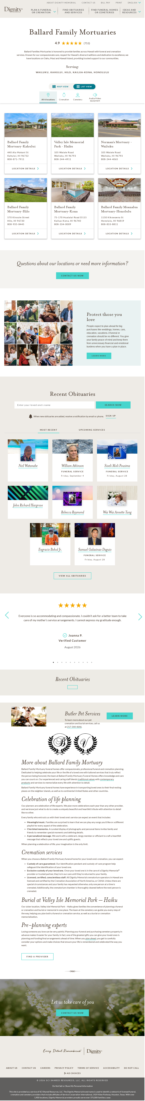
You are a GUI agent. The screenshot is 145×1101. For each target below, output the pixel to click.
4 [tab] (66, 662)
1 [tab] (53, 662)
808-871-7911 (15, 159)
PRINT (119, 3)
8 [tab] (83, 662)
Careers (45, 1068)
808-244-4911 (62, 159)
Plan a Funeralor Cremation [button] (41, 11)
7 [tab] (78, 662)
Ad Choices (73, 1073)
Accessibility (111, 1068)
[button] (133, 3)
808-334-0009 (62, 224)
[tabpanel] (72, 631)
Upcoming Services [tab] (92, 430)
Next (137, 615)
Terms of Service (88, 1068)
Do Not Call (131, 1068)
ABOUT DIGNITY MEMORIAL (61, 3)
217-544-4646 (74, 726)
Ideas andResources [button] (129, 11)
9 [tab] (87, 662)
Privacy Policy (64, 1068)
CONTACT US (88, 3)
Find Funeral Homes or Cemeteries (104, 11)
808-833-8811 (109, 224)
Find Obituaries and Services (73, 11)
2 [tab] (57, 662)
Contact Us (29, 1068)
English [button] (132, 3)
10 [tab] (91, 662)
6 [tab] (74, 662)
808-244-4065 (109, 159)
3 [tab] (61, 662)
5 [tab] (70, 662)
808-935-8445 (15, 224)
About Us (12, 1068)
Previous (6, 620)
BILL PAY (105, 3)
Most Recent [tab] (48, 430)
